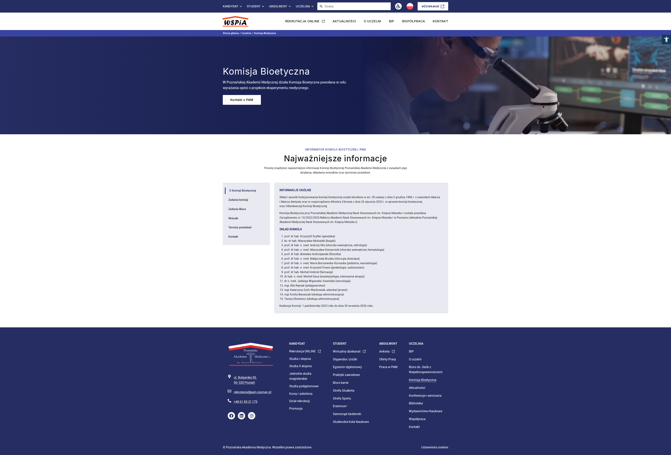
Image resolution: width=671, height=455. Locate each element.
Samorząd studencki (347, 414)
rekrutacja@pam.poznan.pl (252, 392)
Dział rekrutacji (299, 401)
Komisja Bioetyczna (422, 380)
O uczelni (372, 21)
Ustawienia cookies (434, 447)
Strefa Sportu (342, 398)
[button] (666, 39)
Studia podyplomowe (304, 386)
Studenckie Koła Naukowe (351, 422)
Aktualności (344, 21)
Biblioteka (416, 403)
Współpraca (413, 21)
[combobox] (354, 6)
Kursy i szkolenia (300, 393)
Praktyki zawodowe (346, 375)
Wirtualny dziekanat (346, 352)
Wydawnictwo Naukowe (425, 411)
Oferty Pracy (387, 359)
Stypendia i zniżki (345, 359)
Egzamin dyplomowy (347, 367)
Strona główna (231, 33)
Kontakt (440, 21)
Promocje (295, 408)
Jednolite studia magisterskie (300, 376)
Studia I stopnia (300, 359)
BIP (391, 21)
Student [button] (253, 7)
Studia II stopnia (300, 366)
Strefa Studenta (343, 390)
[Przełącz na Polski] (410, 6)
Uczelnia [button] (303, 7)
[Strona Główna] (236, 21)
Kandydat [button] (230, 7)
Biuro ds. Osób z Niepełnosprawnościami (426, 369)
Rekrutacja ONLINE (302, 22)
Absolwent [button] (278, 7)
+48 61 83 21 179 (245, 401)
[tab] (246, 190)
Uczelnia (246, 33)
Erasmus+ (340, 406)
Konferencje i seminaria (425, 395)
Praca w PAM (388, 367)
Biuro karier (341, 382)
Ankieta (384, 352)
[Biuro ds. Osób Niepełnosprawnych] (398, 6)
